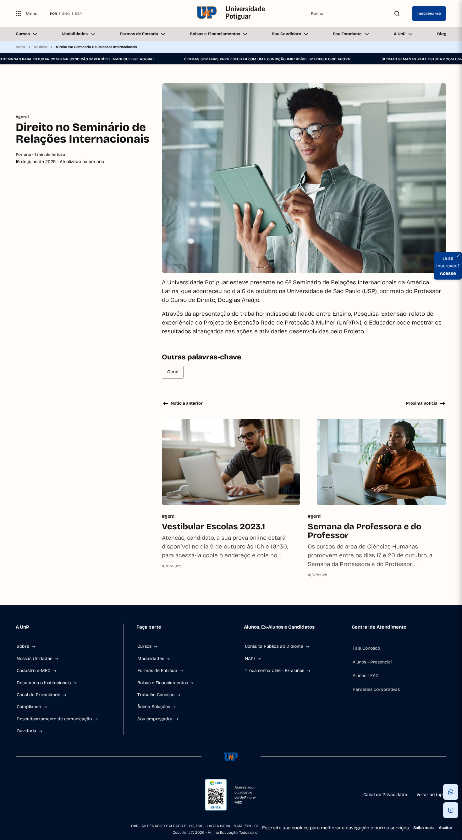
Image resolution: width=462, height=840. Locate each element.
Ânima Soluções (153, 706)
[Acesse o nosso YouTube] (78, 794)
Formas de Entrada (139, 33)
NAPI (250, 658)
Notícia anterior (187, 403)
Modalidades (75, 33)
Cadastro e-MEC (33, 670)
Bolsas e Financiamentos (215, 33)
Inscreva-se (429, 13)
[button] (450, 792)
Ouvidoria (26, 731)
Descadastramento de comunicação (54, 719)
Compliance (29, 706)
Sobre (23, 646)
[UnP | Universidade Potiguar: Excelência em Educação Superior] (231, 13)
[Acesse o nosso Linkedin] (48, 794)
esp (78, 13)
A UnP (399, 33)
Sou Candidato (286, 33)
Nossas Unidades (34, 658)
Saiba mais (423, 827)
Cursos (23, 33)
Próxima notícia (421, 403)
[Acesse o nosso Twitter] (63, 794)
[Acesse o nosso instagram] (33, 794)
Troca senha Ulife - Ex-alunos (274, 670)
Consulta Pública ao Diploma (274, 646)
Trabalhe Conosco (155, 694)
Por (40, 154)
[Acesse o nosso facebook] (18, 794)
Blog (441, 33)
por (53, 13)
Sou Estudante (347, 33)
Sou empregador (155, 719)
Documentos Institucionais (44, 682)
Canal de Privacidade (38, 694)
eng (66, 13)
